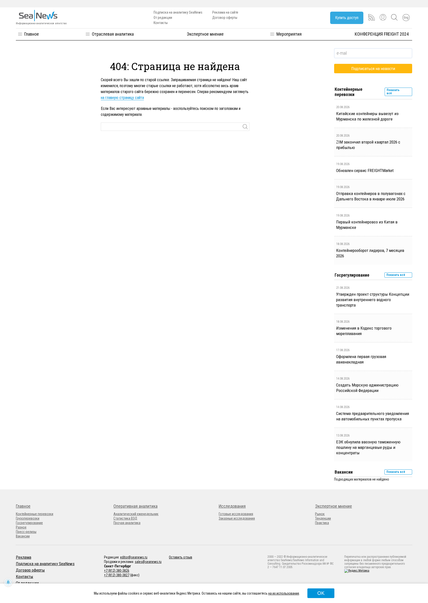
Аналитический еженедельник (136, 514)
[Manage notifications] (8, 582)
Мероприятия (289, 34)
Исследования (232, 506)
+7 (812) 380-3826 (116, 571)
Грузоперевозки (27, 518)
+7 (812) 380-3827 (116, 575)
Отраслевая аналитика (113, 34)
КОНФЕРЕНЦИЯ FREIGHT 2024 (382, 34)
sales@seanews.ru (148, 562)
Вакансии (23, 536)
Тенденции (323, 518)
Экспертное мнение (205, 34)
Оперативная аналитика (135, 506)
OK (320, 593)
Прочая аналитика (126, 523)
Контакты (161, 23)
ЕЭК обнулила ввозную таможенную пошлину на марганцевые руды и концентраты (368, 447)
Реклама (23, 557)
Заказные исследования (237, 518)
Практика (322, 523)
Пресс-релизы (26, 532)
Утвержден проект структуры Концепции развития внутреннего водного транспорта (372, 300)
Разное (21, 527)
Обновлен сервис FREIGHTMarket (365, 170)
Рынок (320, 514)
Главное (31, 34)
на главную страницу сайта (122, 97)
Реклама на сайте (225, 12)
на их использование (283, 593)
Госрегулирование (29, 523)
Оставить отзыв (180, 557)
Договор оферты (224, 18)
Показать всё (393, 91)
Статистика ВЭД (125, 518)
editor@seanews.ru (133, 557)
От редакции (163, 18)
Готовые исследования (236, 514)
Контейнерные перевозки (34, 514)
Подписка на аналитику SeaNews (178, 12)
